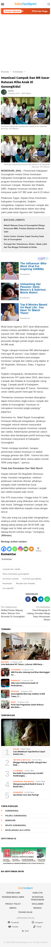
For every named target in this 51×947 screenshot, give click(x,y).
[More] (31, 547)
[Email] (25, 547)
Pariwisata (15, 680)
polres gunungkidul (16, 816)
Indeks (12, 908)
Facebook (15, 922)
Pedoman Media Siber (13, 897)
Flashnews (16, 670)
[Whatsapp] (14, 547)
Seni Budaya (29, 781)
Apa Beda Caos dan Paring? (26, 795)
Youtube (15, 927)
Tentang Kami (13, 893)
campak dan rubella (11, 569)
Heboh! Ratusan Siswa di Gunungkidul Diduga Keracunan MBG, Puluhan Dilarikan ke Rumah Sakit (24, 228)
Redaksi (37, 908)
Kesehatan (7, 583)
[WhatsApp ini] (47, 599)
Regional (5, 662)
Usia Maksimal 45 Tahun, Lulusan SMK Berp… (22, 664)
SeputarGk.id (8, 838)
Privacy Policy (13, 904)
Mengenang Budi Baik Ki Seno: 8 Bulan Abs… (28, 785)
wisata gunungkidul (15, 825)
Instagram (39, 922)
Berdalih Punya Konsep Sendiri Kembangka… (28, 774)
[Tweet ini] (34, 599)
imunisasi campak (11, 579)
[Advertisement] (25, 41)
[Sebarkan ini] (28, 599)
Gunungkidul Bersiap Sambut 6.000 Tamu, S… (28, 695)
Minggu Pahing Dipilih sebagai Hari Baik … (30, 763)
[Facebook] (3, 547)
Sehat (13, 702)
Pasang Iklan (25, 912)
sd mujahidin (8, 588)
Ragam (16, 749)
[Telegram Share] (41, 599)
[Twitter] (9, 547)
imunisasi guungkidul (31, 579)
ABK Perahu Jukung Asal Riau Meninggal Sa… (30, 673)
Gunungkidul (12, 811)
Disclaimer (37, 904)
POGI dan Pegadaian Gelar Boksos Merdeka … (27, 705)
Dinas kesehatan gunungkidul (16, 574)
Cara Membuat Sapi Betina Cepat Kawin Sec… (29, 752)
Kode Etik (38, 893)
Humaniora (18, 781)
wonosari (10, 820)
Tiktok (39, 927)
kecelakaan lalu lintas (17, 830)
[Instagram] (20, 547)
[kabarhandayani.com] (25, 4)
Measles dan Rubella (25, 583)
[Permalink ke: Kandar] (4, 92)
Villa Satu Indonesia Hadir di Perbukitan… (24, 684)
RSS (27, 931)
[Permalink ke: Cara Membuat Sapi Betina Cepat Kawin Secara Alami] (25, 732)
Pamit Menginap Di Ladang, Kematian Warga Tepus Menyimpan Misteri (38, 613)
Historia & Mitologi (22, 760)
